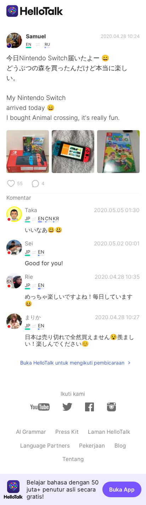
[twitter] (67, 407)
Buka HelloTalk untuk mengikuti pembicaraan (72, 363)
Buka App (122, 489)
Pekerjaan (92, 445)
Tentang (73, 459)
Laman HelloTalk (109, 431)
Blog (120, 445)
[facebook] (89, 407)
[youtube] (40, 407)
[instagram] (111, 407)
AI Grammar (31, 431)
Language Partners (45, 445)
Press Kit (67, 431)
